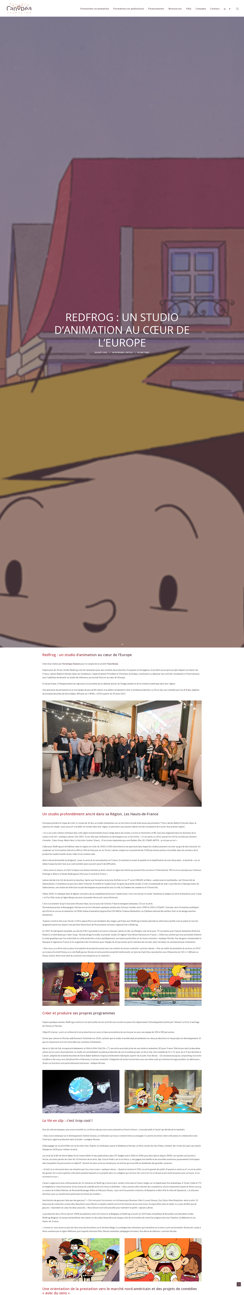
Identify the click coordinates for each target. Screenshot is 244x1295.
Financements (156, 8)
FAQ (188, 8)
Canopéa (201, 8)
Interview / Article (124, 352)
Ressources (175, 8)
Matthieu (144, 352)
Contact (215, 8)
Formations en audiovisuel (128, 8)
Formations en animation (94, 8)
